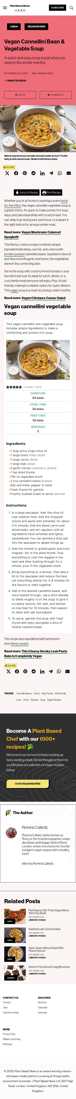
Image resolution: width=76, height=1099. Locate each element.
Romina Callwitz (18, 73)
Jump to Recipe (28, 192)
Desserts (10, 978)
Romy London (19, 644)
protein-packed (14, 254)
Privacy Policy (9, 1034)
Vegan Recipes (36, 26)
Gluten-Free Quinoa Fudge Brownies (49, 966)
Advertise (42, 1012)
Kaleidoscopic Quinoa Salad (44, 929)
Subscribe (57, 7)
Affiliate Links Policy (12, 1039)
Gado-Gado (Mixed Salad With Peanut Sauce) (46, 949)
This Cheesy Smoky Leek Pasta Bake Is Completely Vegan (35, 653)
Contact (7, 1002)
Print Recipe (53, 192)
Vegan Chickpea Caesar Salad (44, 298)
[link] (20, 10)
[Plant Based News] (5, 8)
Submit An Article (11, 1012)
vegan (14, 290)
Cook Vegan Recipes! (27, 783)
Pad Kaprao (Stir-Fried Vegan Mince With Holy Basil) (49, 911)
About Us (42, 1002)
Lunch (14, 26)
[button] (7, 387)
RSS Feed (7, 1044)
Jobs (5, 1007)
